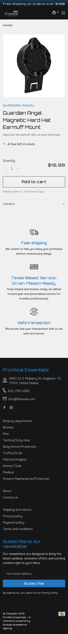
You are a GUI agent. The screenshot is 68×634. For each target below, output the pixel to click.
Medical (8, 472)
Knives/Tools (12, 466)
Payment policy (13, 523)
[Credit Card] (61, 615)
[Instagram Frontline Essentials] (11, 408)
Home (7, 25)
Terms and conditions (18, 529)
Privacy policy (12, 516)
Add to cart (34, 182)
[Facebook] (4, 408)
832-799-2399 (18, 391)
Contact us (10, 497)
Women (8, 427)
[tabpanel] (34, 65)
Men (6, 434)
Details (9, 204)
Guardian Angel (19, 105)
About (7, 491)
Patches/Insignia (14, 459)
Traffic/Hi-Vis (12, 453)
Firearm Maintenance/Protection (26, 479)
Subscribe (34, 583)
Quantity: (9, 161)
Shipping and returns (17, 510)
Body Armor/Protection (19, 447)
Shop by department (17, 421)
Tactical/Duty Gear (16, 440)
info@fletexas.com (21, 399)
